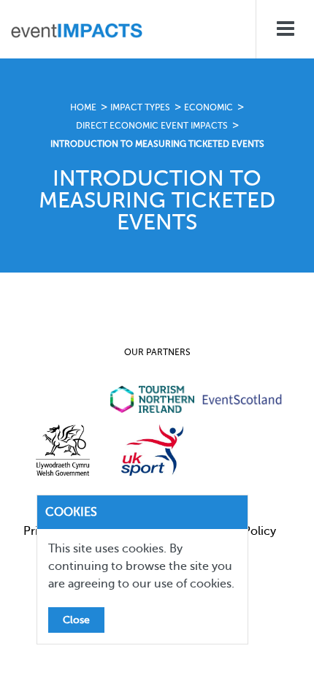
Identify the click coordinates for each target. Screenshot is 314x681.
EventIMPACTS (76, 33)
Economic (208, 107)
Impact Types (140, 107)
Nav (285, 29)
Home (83, 107)
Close (76, 620)
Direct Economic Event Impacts (152, 126)
